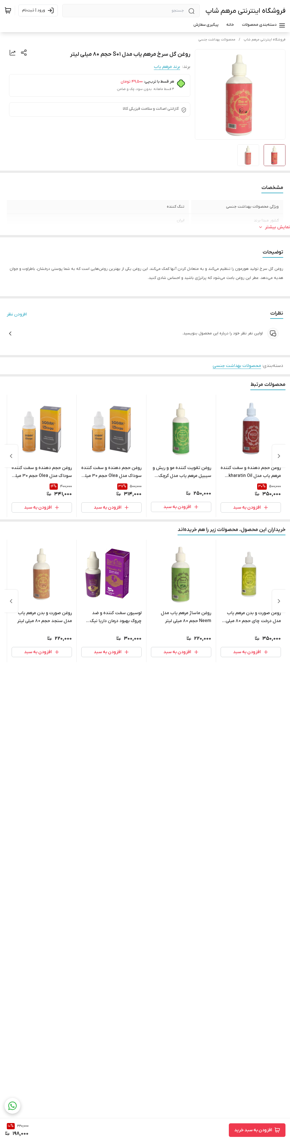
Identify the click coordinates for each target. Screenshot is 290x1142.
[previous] (279, 456)
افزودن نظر (17, 314)
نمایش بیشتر (277, 227)
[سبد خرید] (8, 10)
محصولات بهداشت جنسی (216, 39)
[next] (11, 456)
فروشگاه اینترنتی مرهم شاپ (245, 11)
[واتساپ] (12, 1106)
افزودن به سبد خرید (253, 1130)
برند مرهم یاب (167, 67)
